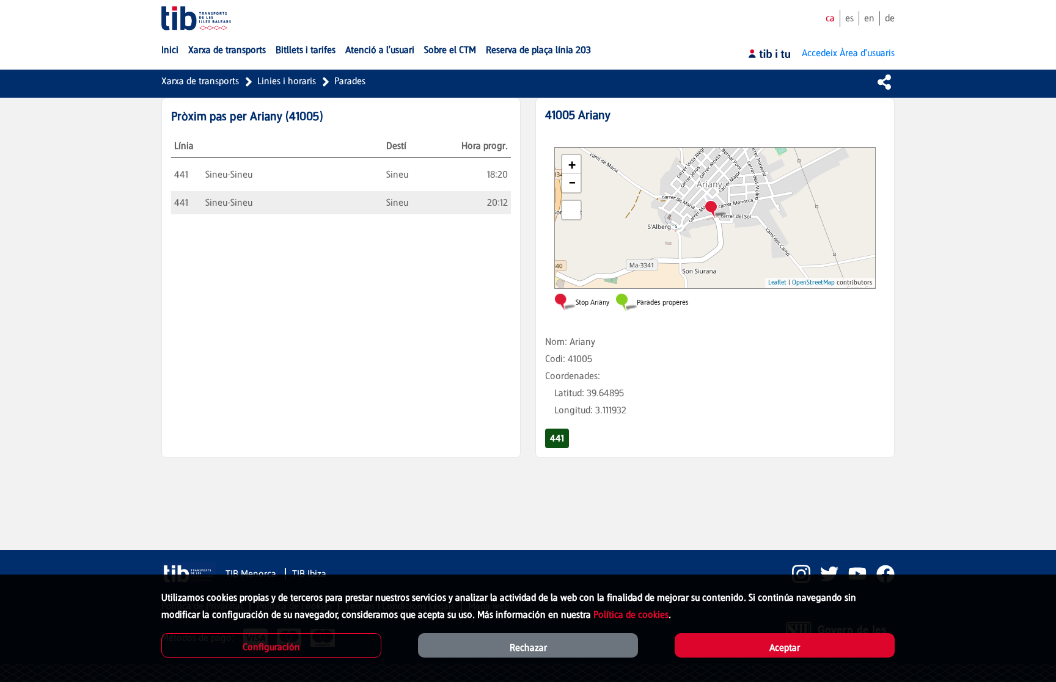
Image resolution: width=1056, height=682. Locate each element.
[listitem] (796, 574)
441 (557, 438)
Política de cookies (631, 614)
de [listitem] (890, 18)
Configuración (271, 647)
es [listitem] (849, 18)
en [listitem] (869, 18)
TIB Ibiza (309, 573)
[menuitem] (169, 50)
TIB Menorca (252, 573)
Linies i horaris (286, 81)
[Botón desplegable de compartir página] (884, 82)
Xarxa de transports (200, 81)
